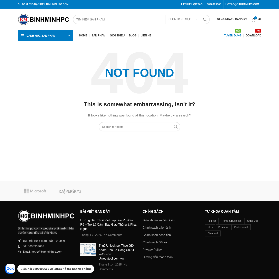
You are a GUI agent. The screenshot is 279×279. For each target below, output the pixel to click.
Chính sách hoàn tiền (157, 235)
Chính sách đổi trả (155, 242)
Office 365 (252, 220)
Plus (210, 227)
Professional (241, 227)
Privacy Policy (152, 249)
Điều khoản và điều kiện (158, 220)
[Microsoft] (35, 191)
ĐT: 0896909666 (33, 246)
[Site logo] (43, 19)
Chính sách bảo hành (157, 227)
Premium (223, 227)
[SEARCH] (205, 19)
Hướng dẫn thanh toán (158, 257)
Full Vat (212, 220)
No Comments (113, 234)
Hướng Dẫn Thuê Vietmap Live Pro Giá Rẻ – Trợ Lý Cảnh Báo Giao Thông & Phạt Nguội (108, 224)
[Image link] (46, 215)
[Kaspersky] (69, 191)
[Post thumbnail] (88, 257)
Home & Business (231, 220)
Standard (213, 233)
